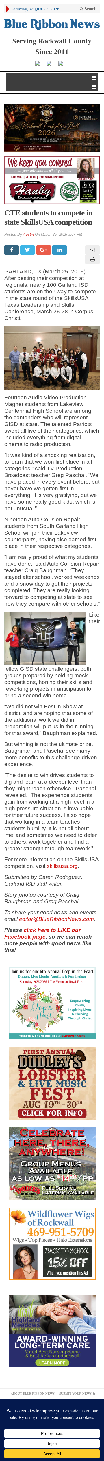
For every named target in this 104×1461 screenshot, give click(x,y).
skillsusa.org (62, 866)
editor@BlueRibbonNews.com (56, 919)
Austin (28, 234)
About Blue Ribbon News (33, 1393)
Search (89, 9)
